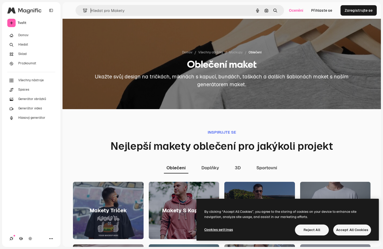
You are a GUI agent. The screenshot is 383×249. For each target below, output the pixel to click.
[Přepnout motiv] (30, 238)
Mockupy (236, 52)
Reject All (312, 230)
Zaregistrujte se (359, 10)
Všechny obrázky (210, 52)
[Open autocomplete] (83, 11)
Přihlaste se (321, 10)
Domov (187, 52)
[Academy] (21, 238)
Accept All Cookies (352, 230)
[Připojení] (11, 238)
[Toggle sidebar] (51, 10)
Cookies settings (218, 229)
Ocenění (296, 10)
